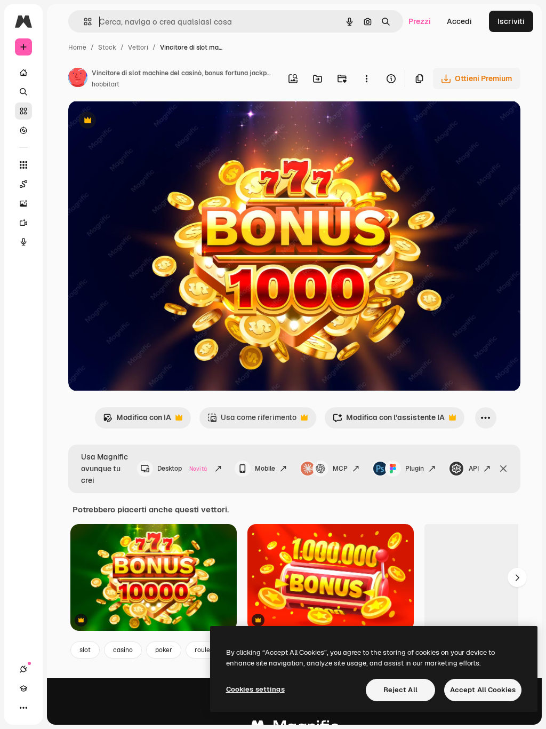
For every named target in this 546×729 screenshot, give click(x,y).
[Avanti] (517, 577)
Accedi (459, 21)
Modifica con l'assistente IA (389, 420)
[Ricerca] (23, 91)
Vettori (138, 47)
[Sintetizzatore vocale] (23, 241)
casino (123, 650)
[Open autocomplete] (83, 22)
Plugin (414, 468)
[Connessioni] (23, 669)
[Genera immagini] (23, 203)
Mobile (265, 468)
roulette (206, 650)
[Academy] (23, 688)
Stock (107, 47)
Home (77, 47)
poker (163, 650)
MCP (340, 468)
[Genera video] (23, 222)
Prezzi (419, 21)
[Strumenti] (23, 164)
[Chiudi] (503, 468)
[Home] (23, 72)
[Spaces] (23, 184)
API (474, 468)
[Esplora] (23, 130)
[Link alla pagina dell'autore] (77, 79)
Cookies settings (255, 689)
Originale (139, 121)
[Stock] (23, 111)
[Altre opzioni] (366, 78)
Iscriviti (511, 21)
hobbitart (105, 84)
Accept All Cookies (483, 689)
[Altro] (23, 707)
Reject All (400, 689)
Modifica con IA (137, 420)
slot (85, 650)
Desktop (182, 468)
